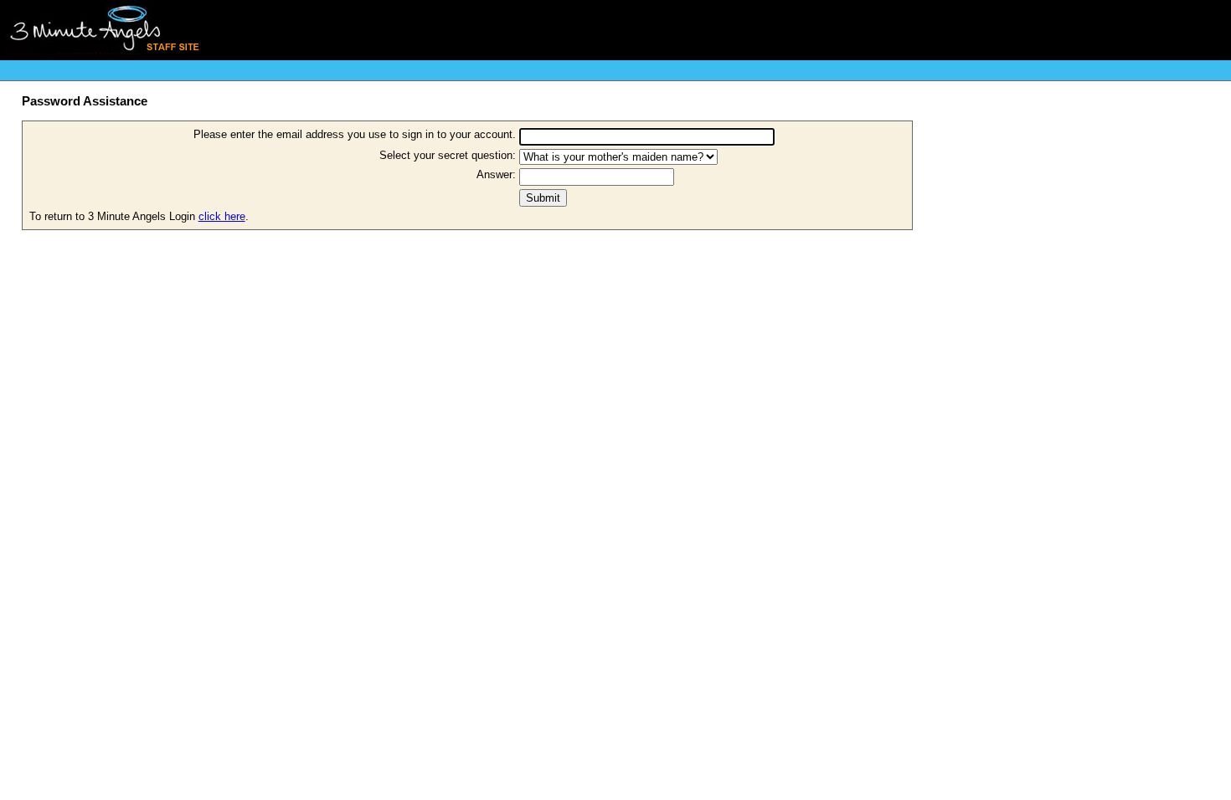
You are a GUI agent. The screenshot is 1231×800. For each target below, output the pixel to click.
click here (221, 216)
